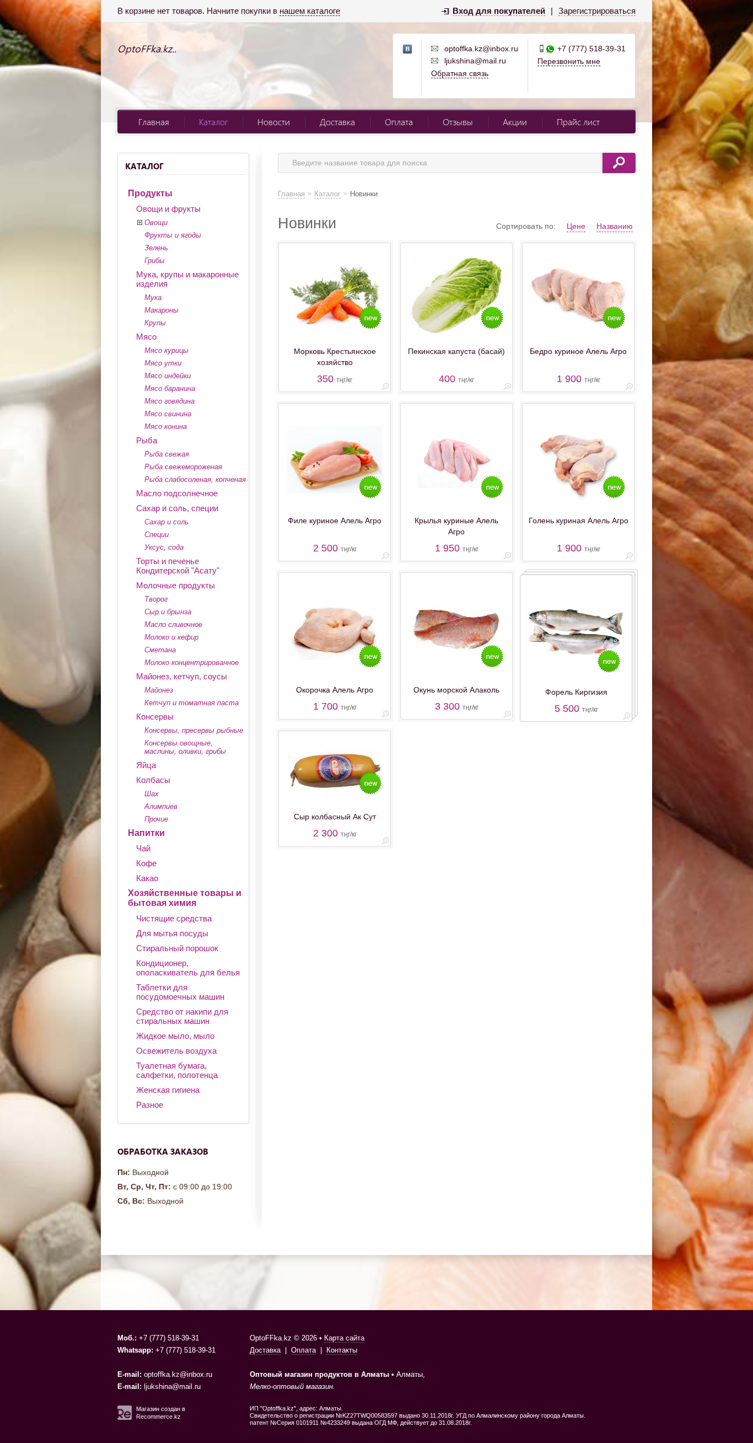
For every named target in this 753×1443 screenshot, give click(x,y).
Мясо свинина (167, 414)
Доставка (337, 121)
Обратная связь (459, 73)
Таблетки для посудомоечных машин (180, 992)
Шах (151, 794)
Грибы (154, 260)
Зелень (156, 248)
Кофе (146, 863)
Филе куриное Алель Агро (334, 520)
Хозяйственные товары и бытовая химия (184, 898)
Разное (149, 1104)
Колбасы (153, 780)
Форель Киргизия (576, 692)
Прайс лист (578, 121)
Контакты (341, 1350)
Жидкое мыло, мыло (175, 1035)
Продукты (150, 193)
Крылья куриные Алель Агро (456, 526)
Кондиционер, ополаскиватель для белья (188, 967)
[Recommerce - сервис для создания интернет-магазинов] (124, 1417)
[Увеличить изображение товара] (385, 388)
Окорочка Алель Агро (334, 689)
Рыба (146, 440)
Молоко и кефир (171, 637)
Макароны (161, 310)
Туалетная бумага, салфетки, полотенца (177, 1070)
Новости (273, 121)
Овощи (156, 222)
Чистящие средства (174, 918)
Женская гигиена (168, 1090)
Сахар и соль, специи (177, 508)
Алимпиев (161, 806)
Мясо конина (165, 426)
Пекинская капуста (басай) (456, 351)
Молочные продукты (175, 585)
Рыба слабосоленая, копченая (195, 479)
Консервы (155, 716)
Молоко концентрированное (191, 662)
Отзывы (458, 121)
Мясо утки (162, 363)
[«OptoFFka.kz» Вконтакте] (408, 50)
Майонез (158, 690)
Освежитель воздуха (176, 1050)
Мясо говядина (169, 401)
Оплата (399, 121)
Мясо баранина (169, 388)
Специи (156, 534)
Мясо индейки (167, 376)
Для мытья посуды (172, 933)
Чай (143, 848)
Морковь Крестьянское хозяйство (335, 357)
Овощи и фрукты (168, 208)
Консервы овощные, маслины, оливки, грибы (185, 747)
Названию (614, 226)
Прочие (156, 819)
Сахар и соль (166, 522)
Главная (153, 121)
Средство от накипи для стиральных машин (182, 1016)
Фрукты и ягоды (172, 235)
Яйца (146, 765)
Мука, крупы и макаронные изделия (187, 279)
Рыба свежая (166, 454)
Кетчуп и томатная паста (191, 703)
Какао (147, 878)
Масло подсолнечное (177, 493)
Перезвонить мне (568, 61)
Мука (153, 297)
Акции (515, 121)
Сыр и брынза (167, 612)
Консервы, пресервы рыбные (193, 730)
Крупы (155, 323)
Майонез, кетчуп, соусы (181, 676)
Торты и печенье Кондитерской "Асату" (177, 565)
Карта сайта (344, 1338)
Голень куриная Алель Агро (578, 520)
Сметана (160, 650)
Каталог (213, 121)
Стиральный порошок (177, 948)
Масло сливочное (173, 624)
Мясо (146, 336)
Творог (156, 599)
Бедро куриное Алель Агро (578, 351)
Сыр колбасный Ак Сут (335, 816)
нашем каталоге (309, 10)
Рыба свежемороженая (183, 467)
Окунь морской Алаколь (456, 689)
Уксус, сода (164, 547)
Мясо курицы (166, 350)
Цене (576, 226)
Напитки (146, 833)
